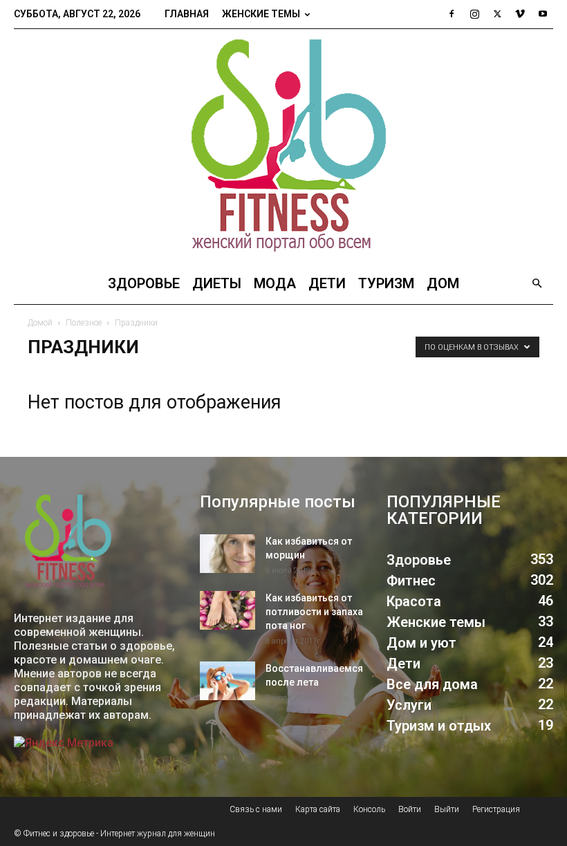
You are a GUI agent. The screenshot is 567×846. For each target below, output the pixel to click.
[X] (497, 14)
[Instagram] (474, 14)
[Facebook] (451, 14)
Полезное (84, 323)
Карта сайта (317, 809)
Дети (327, 283)
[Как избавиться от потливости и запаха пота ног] (227, 610)
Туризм (386, 283)
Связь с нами (256, 809)
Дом (443, 283)
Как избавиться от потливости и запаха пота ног (314, 611)
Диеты (216, 283)
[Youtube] (542, 14)
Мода (275, 283)
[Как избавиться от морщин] (227, 553)
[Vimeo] (520, 14)
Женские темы (261, 13)
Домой (40, 323)
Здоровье (144, 283)
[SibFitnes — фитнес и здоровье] (283, 146)
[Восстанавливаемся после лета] (227, 680)
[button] (536, 283)
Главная (187, 13)
